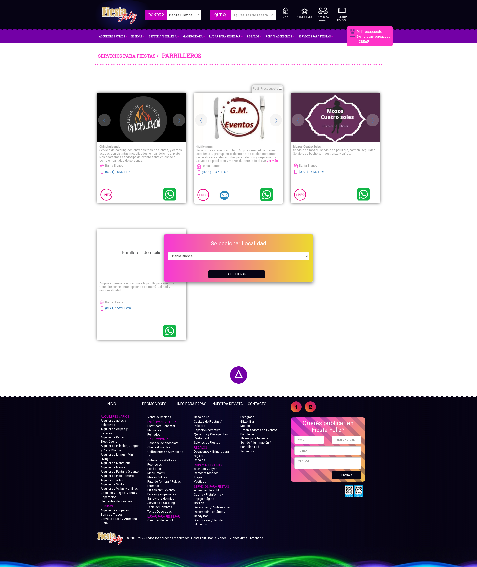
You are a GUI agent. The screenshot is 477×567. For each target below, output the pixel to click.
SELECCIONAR (236, 274)
